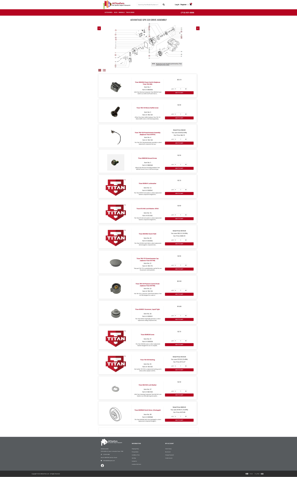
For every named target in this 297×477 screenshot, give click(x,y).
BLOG (115, 12)
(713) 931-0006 (106, 454)
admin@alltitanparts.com (109, 460)
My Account (168, 452)
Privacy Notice (135, 452)
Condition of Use (136, 455)
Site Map (134, 458)
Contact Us (134, 461)
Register (184, 4)
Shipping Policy (135, 448)
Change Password (169, 455)
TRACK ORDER (130, 12)
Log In (177, 4)
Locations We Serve (136, 464)
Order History (168, 448)
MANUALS (122, 12)
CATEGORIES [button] (108, 12)
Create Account (168, 458)
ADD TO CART (179, 92)
